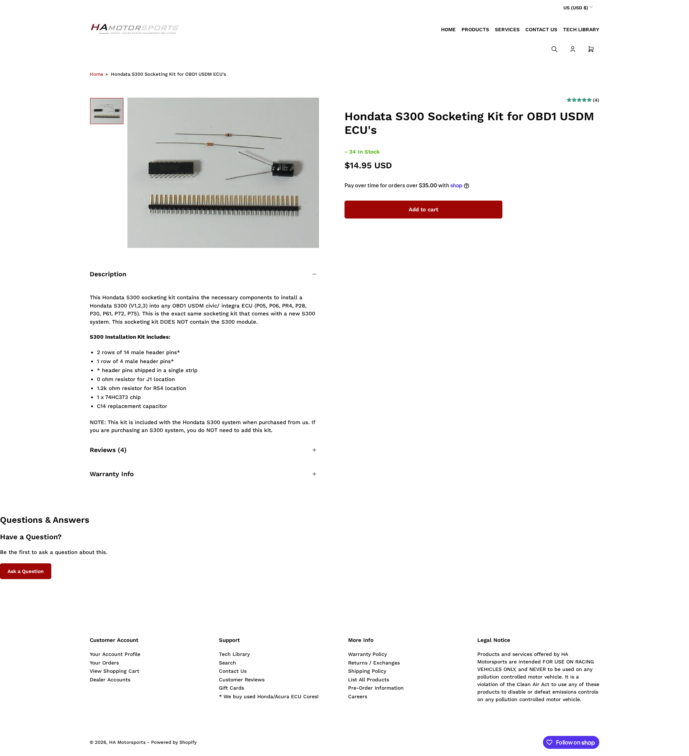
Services (507, 29)
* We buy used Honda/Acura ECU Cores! (269, 696)
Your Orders (104, 663)
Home (448, 29)
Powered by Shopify (174, 742)
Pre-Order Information (376, 688)
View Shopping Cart (114, 671)
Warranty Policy (367, 654)
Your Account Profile (115, 654)
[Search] (554, 49)
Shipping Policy (367, 671)
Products (475, 29)
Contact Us (541, 29)
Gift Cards (231, 688)
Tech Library (581, 29)
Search (227, 663)
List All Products (368, 679)
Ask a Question (26, 571)
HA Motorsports (127, 742)
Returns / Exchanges (374, 663)
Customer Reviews (241, 679)
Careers (357, 696)
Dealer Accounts (110, 679)
